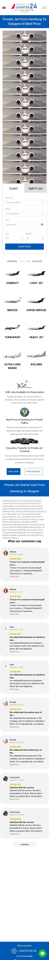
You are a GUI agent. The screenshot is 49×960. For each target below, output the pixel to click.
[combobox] (24, 202)
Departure (9, 198)
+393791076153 (27, 951)
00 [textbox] (28, 238)
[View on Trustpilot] (5, 553)
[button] (42, 953)
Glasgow (37, 261)
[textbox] (24, 202)
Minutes (29, 233)
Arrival (7, 209)
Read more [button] (14, 576)
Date (7, 220)
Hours (7, 233)
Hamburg (12, 261)
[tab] (13, 188)
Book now (13, 471)
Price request (33, 471)
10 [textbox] (7, 238)
